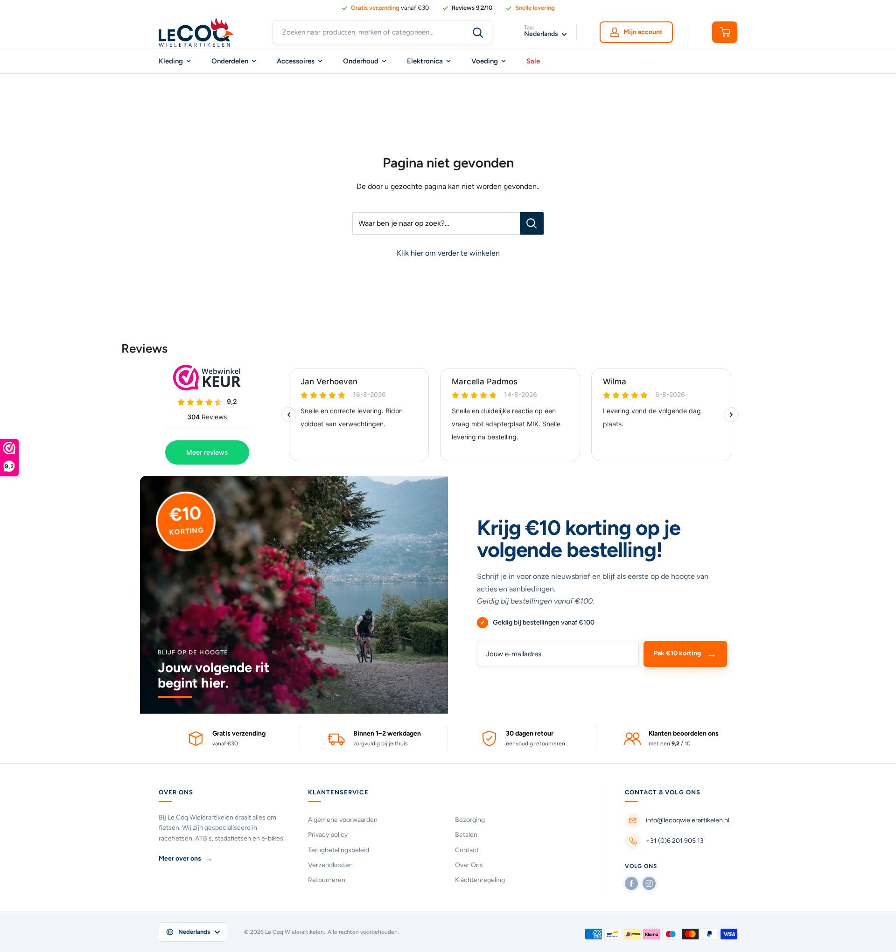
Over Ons (469, 865)
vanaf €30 (390, 7)
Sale (533, 61)
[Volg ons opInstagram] (649, 883)
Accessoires (296, 61)
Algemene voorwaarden (343, 820)
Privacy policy (328, 835)
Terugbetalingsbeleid (338, 850)
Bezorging (470, 820)
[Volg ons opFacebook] (631, 883)
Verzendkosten (330, 865)
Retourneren (326, 880)
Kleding (171, 61)
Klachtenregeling (480, 880)
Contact (467, 850)
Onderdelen (229, 61)
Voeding (484, 61)
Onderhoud (360, 61)
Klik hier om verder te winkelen (448, 253)
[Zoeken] (478, 32)
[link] (467, 8)
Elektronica (425, 61)
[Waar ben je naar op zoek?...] (532, 223)
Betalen (466, 835)
